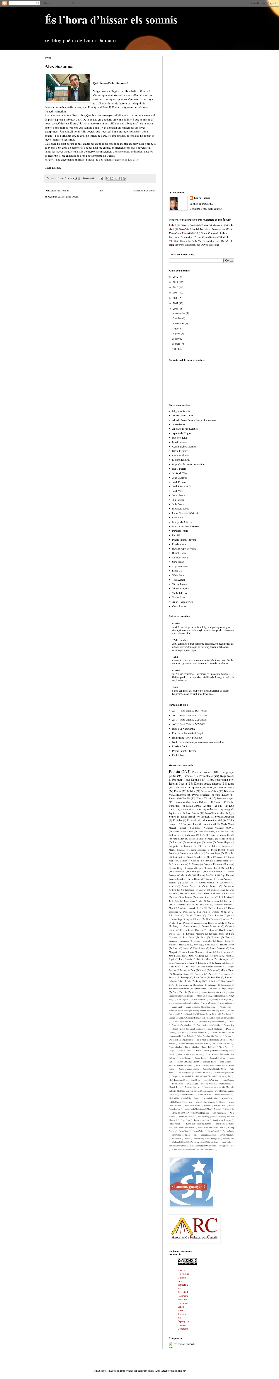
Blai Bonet (226, 1014)
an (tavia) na (178, 424)
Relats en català (226, 838)
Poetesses (187, 911)
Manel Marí (186, 875)
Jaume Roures (200, 1058)
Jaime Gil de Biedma (182, 897)
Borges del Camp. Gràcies (180, 1017)
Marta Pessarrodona (223, 1094)
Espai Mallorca (187, 834)
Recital (211, 838)
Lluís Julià (174, 966)
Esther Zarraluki (204, 1036)
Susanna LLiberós (208, 1134)
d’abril (175, 348)
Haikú (172, 944)
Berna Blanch (186, 1014)
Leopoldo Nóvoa (179, 1076)
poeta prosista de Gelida (100, 156)
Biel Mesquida (179, 437)
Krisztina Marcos (204, 959)
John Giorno (225, 1061)
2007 (176, 303)
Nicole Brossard (214, 1109)
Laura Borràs (219, 1072)
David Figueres (180, 450)
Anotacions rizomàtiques (185, 428)
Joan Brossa (192, 813)
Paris (210, 973)
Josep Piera (208, 1068)
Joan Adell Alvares (218, 1058)
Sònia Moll (176, 1138)
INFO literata (179, 468)
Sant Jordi (195, 827)
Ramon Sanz (220, 1123)
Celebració (176, 1021)
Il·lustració (229, 893)
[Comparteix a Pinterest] (124, 178)
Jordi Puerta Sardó (181, 486)
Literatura (203, 962)
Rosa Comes (200, 977)
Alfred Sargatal (198, 999)
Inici (101, 190)
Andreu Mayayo (209, 1003)
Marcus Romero (192, 1087)
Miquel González (211, 1098)
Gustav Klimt (223, 940)
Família (186, 798)
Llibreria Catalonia (221, 962)
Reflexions (212, 809)
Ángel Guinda (200, 1149)
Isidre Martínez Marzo (215, 1054)
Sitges (187, 1134)
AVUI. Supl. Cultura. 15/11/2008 (189, 710)
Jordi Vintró (201, 1065)
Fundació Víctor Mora (222, 1043)
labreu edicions (209, 1145)
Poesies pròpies (201, 772)
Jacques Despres (195, 868)
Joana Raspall (213, 868)
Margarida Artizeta (182, 522)
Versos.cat (226, 984)
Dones (183, 1032)
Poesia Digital (218, 849)
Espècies (177, 820)
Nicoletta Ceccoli (186, 908)
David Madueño (180, 455)
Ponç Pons (185, 1120)
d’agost (176, 328)
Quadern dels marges (99, 115)
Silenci (227, 911)
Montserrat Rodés (192, 1105)
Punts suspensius (201, 1120)
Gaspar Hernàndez (203, 940)
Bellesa (172, 834)
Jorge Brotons (215, 955)
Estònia (228, 1036)
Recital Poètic (179, 755)
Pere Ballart (178, 838)
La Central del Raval (202, 1072)
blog (209, 805)
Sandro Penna (228, 1131)
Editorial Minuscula (198, 1032)
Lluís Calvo (178, 517)
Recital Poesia (178, 783)
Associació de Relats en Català (209, 922)
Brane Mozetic (200, 1017)
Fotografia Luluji (217, 1039)
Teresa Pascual (223, 878)
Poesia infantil (179, 746)
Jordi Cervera (179, 482)
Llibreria (202, 846)
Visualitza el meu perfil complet (206, 208)
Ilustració (205, 816)
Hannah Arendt (185, 1050)
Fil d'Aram (201, 1039)
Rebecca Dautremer (185, 1127)
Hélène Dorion (227, 944)
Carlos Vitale (190, 926)
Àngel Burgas (227, 988)
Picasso (172, 977)
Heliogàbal (184, 944)
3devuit (195, 992)
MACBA (191, 1083)
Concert (231, 1021)
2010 (176, 287)
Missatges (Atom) (69, 196)
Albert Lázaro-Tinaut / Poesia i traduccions (194, 420)
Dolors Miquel (224, 842)
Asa (194, 1010)
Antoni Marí (210, 1006)
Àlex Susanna (59, 66)
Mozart (207, 1105)
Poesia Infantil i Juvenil (184, 539)
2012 (176, 276)
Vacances (208, 827)
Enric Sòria (203, 893)
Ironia (176, 948)
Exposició (192, 820)
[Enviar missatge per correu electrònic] (100, 178)
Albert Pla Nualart (218, 995)
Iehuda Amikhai (185, 1054)
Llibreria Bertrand (221, 846)
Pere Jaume (224, 973)
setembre (187, 1149)
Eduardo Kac (216, 1032)
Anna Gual (177, 1006)
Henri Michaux (202, 1050)
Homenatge (210, 944)
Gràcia (188, 776)
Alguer (212, 999)
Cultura (211, 930)
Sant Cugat (176, 1134)
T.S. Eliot (174, 915)
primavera (176, 1149)
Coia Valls (185, 930)
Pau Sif (176, 535)
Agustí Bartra (187, 995)
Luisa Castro (177, 1083)
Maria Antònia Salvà (189, 1090)
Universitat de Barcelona (191, 984)
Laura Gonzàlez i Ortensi (185, 513)
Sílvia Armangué (227, 1134)
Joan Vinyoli (210, 824)
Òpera (211, 1149)
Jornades (213, 1065)
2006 (176, 308)
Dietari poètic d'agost (207, 783)
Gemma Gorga (176, 868)
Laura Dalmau (202, 198)
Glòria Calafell (225, 1047)
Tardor (187, 1138)
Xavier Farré (178, 597)
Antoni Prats (225, 1006)
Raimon (207, 1123)
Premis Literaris (200, 794)
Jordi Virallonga (196, 955)
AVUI (231, 827)
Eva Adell (173, 1039)
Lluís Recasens (175, 1080)
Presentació (206, 776)
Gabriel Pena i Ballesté (205, 1047)
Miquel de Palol (187, 970)
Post (209, 787)
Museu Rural (219, 1105)
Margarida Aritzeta (212, 1087)
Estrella (217, 1036)
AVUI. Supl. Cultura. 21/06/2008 (189, 719)
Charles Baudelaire (211, 926)
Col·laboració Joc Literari (193, 889)
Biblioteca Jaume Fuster (206, 1014)
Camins (183, 860)
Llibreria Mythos (223, 1076)
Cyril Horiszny (203, 1025)
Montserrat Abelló (212, 820)
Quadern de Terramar (222, 1120)
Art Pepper (184, 922)
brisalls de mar (179, 442)
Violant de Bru (179, 593)
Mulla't (202, 970)
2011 (176, 282)
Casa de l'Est (197, 860)
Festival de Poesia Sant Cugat (187, 733)
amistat (220, 827)
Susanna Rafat (213, 853)
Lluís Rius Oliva (192, 1080)
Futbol (172, 1047)
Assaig (220, 856)
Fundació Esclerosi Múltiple (217, 864)
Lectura (231, 1072)
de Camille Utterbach (178, 1145)
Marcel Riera (174, 1087)
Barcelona (180, 802)
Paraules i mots (180, 530)
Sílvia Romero (179, 575)
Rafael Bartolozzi (193, 1123)
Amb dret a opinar (176, 1003)
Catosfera (230, 1017)
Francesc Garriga (186, 1043)
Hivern (197, 944)
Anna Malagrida (193, 1006)
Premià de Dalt (176, 878)
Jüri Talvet (229, 900)
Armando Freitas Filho (179, 1010)
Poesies (176, 623)
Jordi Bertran (174, 1065)
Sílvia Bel (177, 570)
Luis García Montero (211, 966)
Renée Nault (203, 1127)
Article (172, 886)
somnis (209, 842)
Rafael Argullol (175, 1123)
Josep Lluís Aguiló (193, 900)
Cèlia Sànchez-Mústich (184, 446)
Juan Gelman (213, 900)
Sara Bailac (178, 561)
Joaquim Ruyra (209, 1061)
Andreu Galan (193, 1003)
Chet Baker (188, 1021)
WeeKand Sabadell (179, 1142)
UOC (171, 984)
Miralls (222, 1102)
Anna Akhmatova (226, 1003)
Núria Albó (229, 1109)
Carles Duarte (189, 886)
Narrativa (188, 1109)
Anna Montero (205, 831)
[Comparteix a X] (116, 178)
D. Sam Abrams (176, 864)
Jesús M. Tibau (180, 473)
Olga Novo (188, 1112)
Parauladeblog (203, 1116)
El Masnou (194, 864)
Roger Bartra (184, 1131)
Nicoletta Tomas (181, 973)
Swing (198, 981)
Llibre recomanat (217, 779)
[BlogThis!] (112, 178)
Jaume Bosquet (185, 1058)
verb (199, 919)
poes (226, 1145)
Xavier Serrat (212, 1142)
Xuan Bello (226, 1142)
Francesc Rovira (202, 1043)
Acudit (222, 992)
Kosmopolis (178, 871)
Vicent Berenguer (211, 1138)
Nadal (183, 827)
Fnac (227, 937)
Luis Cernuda (228, 1080)
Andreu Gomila (206, 882)
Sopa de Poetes (180, 566)
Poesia (174, 771)
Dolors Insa (174, 933)
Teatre (209, 878)
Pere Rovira (217, 908)
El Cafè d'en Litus (181, 459)
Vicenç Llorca (179, 584)
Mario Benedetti (204, 1094)
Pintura (172, 798)
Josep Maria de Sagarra (189, 1068)
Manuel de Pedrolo (207, 1083)
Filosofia (215, 937)
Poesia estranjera (225, 798)
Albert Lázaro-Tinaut (183, 415)
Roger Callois (198, 1131)
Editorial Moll (216, 933)
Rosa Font (215, 977)
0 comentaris (89, 178)
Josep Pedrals (185, 959)
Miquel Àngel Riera (183, 1102)
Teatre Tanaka (193, 915)
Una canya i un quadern (187, 787)
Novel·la (199, 973)
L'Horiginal (195, 871)
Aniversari (225, 882)
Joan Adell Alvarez (205, 897)
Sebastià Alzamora (224, 816)
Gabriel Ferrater (185, 1047)
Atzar (221, 1010)
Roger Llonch (213, 1131)
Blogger (181, 1370)
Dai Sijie (216, 1025)
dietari (190, 842)
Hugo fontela (219, 1050)
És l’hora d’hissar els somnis (111, 19)
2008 (176, 298)
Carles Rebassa (210, 886)
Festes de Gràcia (209, 791)
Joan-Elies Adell (214, 813)
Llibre (231, 783)
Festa (203, 937)
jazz (199, 842)
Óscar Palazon (179, 606)
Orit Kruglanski (219, 1112)
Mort (199, 875)
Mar (171, 908)
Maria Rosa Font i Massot (185, 526)
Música (191, 791)
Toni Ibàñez (211, 981)
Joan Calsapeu (179, 477)
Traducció (177, 842)
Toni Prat (177, 856)
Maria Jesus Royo (210, 1090)
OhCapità (176, 1112)
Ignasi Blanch (188, 816)
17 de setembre (180, 640)
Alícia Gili (187, 882)
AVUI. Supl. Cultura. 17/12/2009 (189, 715)
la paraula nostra (180, 508)
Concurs (199, 930)
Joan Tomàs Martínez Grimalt (197, 951)
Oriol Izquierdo (202, 1112)
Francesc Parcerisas (179, 940)
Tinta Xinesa (178, 579)
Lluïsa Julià (204, 904)
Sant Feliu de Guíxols (208, 911)
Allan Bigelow (224, 999)
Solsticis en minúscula (190, 853)
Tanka (175, 656)
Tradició (197, 1138)
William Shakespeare (179, 988)
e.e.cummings (175, 919)
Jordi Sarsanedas (177, 955)
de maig (176, 343)
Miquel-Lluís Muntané (205, 1102)
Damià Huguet (178, 1028)
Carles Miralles (216, 1017)
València (212, 984)
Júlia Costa (178, 504)
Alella (209, 856)
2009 (176, 292)
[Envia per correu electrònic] (107, 178)
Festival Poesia (226, 787)
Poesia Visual (179, 544)
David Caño (224, 930)
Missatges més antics (144, 190)
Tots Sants (226, 981)
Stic (195, 1134)
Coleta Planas (219, 1021)
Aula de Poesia (223, 831)
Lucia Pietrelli (214, 871)
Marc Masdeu (225, 1083)
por (232, 1145)
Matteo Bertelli (226, 834)
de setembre (178, 323)
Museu (213, 970)
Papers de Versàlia (186, 1116)
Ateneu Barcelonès (208, 1010)
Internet (199, 1054)
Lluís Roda (190, 966)
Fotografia (174, 846)
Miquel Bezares (193, 1098)
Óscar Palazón (180, 992)
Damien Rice (229, 1025)
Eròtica (177, 791)
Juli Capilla (178, 499)
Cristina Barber (187, 1025)
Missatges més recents (57, 190)
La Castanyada (184, 1072)
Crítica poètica (218, 889)
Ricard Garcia (179, 553)
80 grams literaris (181, 411)
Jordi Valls (177, 491)
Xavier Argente (197, 1142)
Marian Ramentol (187, 1094)
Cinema (200, 1021)
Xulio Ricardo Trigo (182, 601)
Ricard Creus (218, 1127)
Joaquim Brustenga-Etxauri (187, 1061)
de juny (176, 338)
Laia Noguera (224, 959)
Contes (175, 1025)
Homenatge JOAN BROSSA (187, 737)
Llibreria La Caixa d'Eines (201, 1076)
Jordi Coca (187, 1065)
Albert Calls (202, 995)
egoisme (173, 882)
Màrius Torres (227, 970)
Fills (220, 805)
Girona (216, 893)
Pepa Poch (226, 875)
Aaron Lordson (209, 992)
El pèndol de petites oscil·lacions (189, 464)
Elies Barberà (187, 1036)
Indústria (188, 846)
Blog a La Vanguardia (183, 728)
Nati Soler (199, 1109)
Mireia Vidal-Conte (191, 809)
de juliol (176, 333)
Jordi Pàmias (225, 897)
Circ (208, 1021)
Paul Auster (218, 1116)
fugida (189, 919)
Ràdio (228, 977)
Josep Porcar (178, 495)
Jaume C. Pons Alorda (194, 948)
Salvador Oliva (180, 557)
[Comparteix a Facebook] (120, 178)
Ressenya (185, 977)
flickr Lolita (195, 1145)
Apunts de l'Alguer (182, 433)
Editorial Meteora (195, 933)
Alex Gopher (182, 999)
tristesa (213, 988)
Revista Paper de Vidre (184, 548)
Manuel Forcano (177, 849)
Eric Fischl (188, 937)
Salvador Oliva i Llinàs (180, 981)
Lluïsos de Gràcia (222, 904)
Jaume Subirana (217, 948)
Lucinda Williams (211, 1080)
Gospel (172, 1050)
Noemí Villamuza (197, 849)
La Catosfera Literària (183, 904)
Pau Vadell (211, 875)
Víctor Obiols (228, 1138)
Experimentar (187, 1039)
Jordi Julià (230, 868)
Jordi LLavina (222, 794)
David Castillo (187, 893)
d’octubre (177, 318)
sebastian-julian (146, 1370)
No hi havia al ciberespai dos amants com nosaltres (198, 742)
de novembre (179, 313)
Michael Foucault (176, 1098)
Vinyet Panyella (180, 588)
